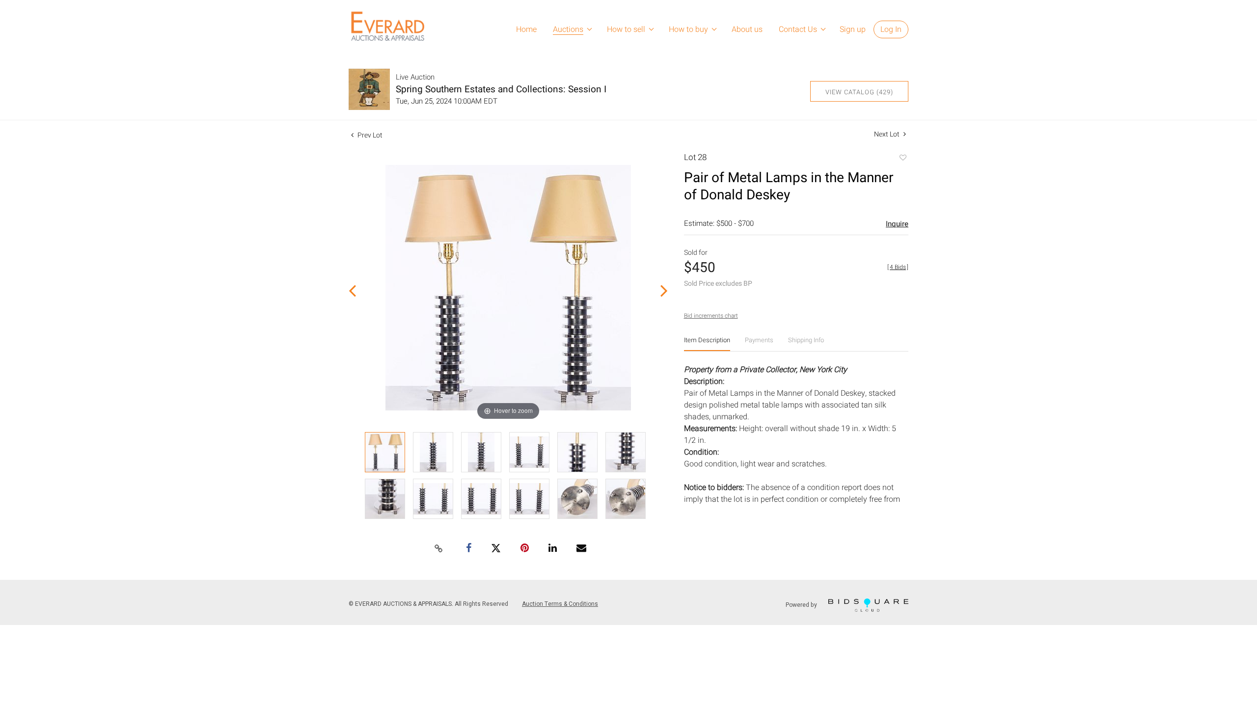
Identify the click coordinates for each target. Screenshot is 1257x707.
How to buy (688, 29)
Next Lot (887, 134)
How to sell (626, 29)
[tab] (707, 344)
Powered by (802, 604)
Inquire (897, 223)
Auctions (568, 29)
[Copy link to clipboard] (439, 549)
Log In (891, 29)
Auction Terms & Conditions (560, 603)
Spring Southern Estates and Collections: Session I (501, 89)
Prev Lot (369, 135)
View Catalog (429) (859, 92)
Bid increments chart (711, 315)
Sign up (853, 29)
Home (526, 29)
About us (747, 29)
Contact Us (798, 29)
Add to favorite (902, 158)
